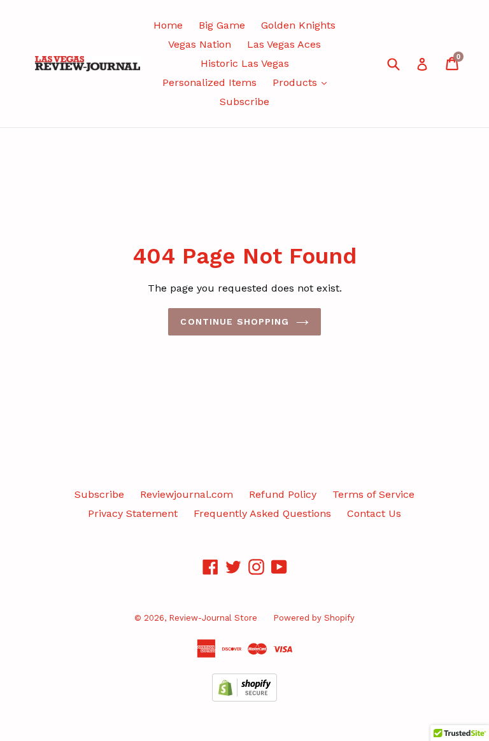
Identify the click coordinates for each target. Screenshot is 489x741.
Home (168, 25)
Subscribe (244, 101)
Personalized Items (209, 82)
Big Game (222, 25)
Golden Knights (298, 25)
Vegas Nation (199, 44)
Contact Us (374, 513)
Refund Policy (282, 494)
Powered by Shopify (314, 618)
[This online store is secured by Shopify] (244, 698)
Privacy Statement (133, 513)
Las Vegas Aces (284, 44)
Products (296, 82)
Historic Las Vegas (245, 63)
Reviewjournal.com (186, 494)
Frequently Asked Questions (262, 513)
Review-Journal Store (213, 618)
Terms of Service (373, 494)
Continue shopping (234, 321)
